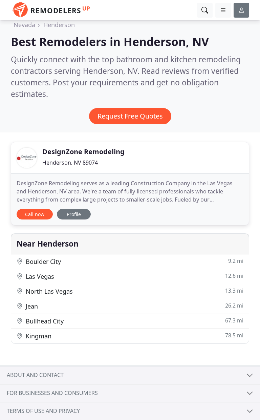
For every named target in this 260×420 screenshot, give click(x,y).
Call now (34, 214)
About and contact (35, 375)
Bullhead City (133, 321)
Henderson (59, 25)
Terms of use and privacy (43, 411)
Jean (133, 306)
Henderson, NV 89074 (70, 162)
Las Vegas (133, 276)
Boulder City (133, 261)
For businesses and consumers (52, 393)
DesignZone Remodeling (83, 151)
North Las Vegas (133, 291)
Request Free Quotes (130, 116)
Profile (74, 214)
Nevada (24, 25)
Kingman (133, 336)
